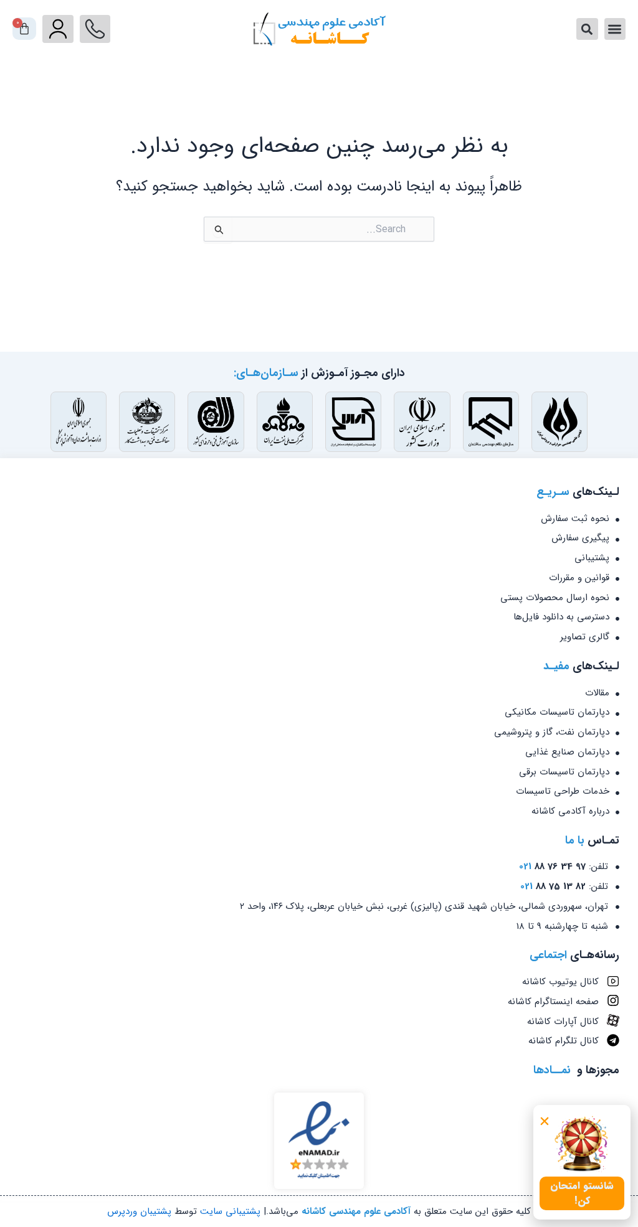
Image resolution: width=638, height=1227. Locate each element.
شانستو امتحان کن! (582, 1193)
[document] (319, 613)
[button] (544, 1121)
